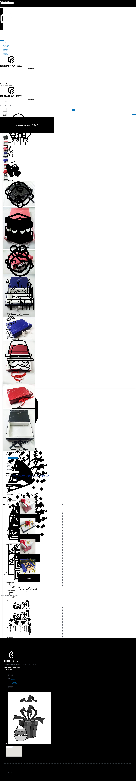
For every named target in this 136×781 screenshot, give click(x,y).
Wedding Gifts (5, 54)
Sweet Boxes (5, 53)
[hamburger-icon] (73, 110)
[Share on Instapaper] (12, 458)
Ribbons (4, 44)
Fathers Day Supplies (43, 475)
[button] (14, 691)
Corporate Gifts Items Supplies (18, 475)
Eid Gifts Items (28, 475)
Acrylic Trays (5, 50)
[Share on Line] (16, 458)
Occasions (5, 111)
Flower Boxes (5, 49)
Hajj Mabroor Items (6, 51)
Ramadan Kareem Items (23, 476)
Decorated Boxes (6, 45)
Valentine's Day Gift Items (39, 476)
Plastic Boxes (5, 47)
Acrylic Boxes (5, 46)
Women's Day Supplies (24, 478)
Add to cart (11, 473)
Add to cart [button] (29, 517)
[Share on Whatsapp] (14, 458)
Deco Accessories (6, 42)
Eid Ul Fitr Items (35, 475)
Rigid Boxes (30, 476)
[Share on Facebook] (9, 458)
